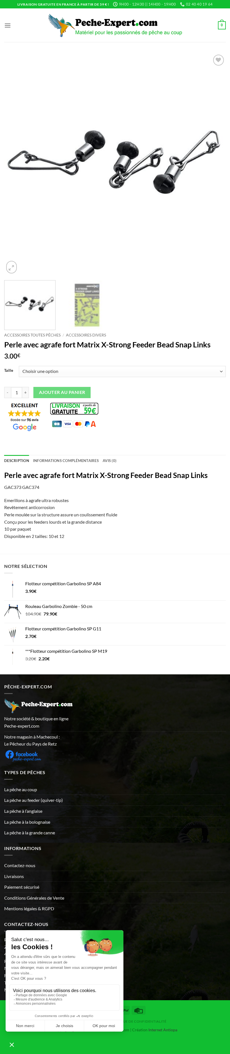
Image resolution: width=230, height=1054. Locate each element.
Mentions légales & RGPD (29, 908)
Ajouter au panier (62, 392)
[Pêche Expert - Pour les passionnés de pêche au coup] (115, 25)
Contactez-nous (19, 865)
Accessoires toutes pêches (32, 335)
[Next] (214, 164)
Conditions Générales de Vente (34, 897)
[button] (7, 25)
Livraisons (14, 876)
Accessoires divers (86, 335)
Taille (8, 371)
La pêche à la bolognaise (27, 822)
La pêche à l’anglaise (23, 811)
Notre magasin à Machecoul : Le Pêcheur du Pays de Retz (32, 740)
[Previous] (16, 164)
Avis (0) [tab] (109, 460)
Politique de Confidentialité (137, 1021)
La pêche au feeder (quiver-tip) (33, 800)
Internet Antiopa (162, 1029)
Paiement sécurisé (21, 887)
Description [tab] (16, 460)
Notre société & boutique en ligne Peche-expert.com (36, 722)
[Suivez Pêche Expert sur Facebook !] (23, 755)
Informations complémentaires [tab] (66, 460)
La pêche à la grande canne (29, 832)
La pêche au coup (20, 789)
